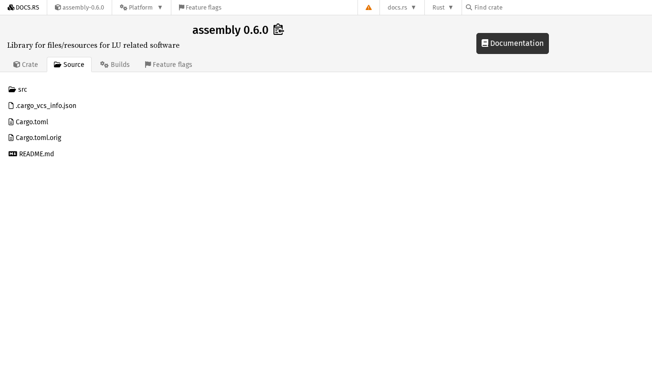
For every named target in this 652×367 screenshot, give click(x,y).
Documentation (516, 43)
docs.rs (397, 7)
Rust (438, 7)
